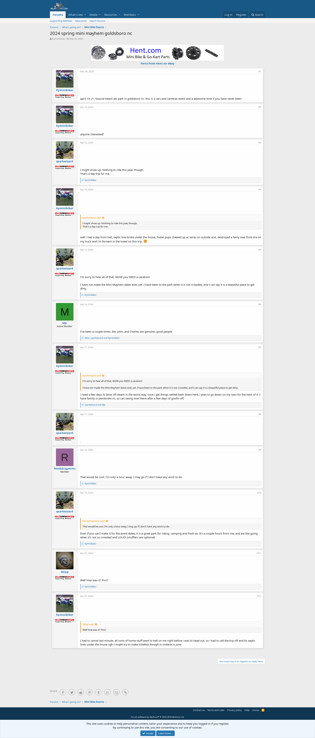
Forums (58, 14)
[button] (85, 14)
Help (247, 710)
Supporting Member (61, 20)
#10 (259, 492)
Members (130, 14)
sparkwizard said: (92, 217)
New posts (81, 20)
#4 (259, 189)
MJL (64, 323)
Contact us (199, 710)
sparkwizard (64, 161)
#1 (259, 71)
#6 (259, 304)
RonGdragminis (64, 468)
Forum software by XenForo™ (157, 717)
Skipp (65, 572)
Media (93, 14)
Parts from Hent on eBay (157, 63)
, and (102, 338)
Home (255, 710)
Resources (110, 14)
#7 (259, 347)
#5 (259, 249)
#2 (259, 107)
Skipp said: (88, 624)
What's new (75, 14)
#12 (259, 596)
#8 (259, 414)
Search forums (97, 20)
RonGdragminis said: (94, 521)
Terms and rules (215, 710)
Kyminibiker (58, 38)
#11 (259, 553)
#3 (259, 142)
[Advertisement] (170, 85)
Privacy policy (234, 710)
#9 (259, 449)
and (95, 404)
